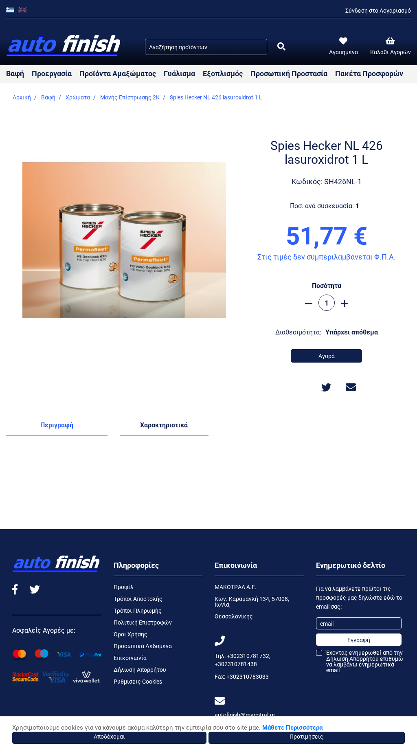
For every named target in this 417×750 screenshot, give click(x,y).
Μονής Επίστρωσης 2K (130, 97)
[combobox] (206, 47)
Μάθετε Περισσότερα (292, 727)
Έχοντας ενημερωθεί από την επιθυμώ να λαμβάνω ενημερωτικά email (364, 661)
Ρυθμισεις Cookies (138, 681)
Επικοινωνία (130, 658)
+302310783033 (247, 676)
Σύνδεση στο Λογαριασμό (378, 10)
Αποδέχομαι (109, 736)
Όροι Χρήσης (130, 634)
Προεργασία (52, 73)
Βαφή (15, 73)
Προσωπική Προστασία (288, 73)
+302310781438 (236, 664)
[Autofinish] (64, 46)
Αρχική (22, 97)
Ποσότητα (326, 285)
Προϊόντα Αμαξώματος (117, 73)
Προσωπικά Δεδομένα (143, 646)
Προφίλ (124, 587)
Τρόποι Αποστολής (138, 599)
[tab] (57, 426)
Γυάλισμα (179, 73)
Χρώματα (78, 97)
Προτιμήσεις (306, 736)
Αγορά (326, 356)
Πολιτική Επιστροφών (143, 622)
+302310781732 (248, 656)
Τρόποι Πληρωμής (138, 610)
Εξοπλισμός (223, 73)
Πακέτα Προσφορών (369, 73)
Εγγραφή (358, 640)
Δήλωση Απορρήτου (140, 669)
